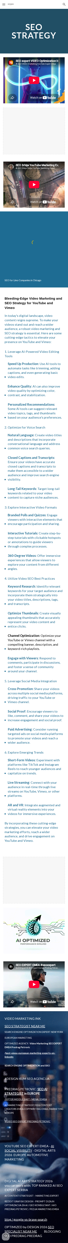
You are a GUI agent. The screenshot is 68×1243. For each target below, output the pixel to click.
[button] (4, 4)
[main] (34, 31)
